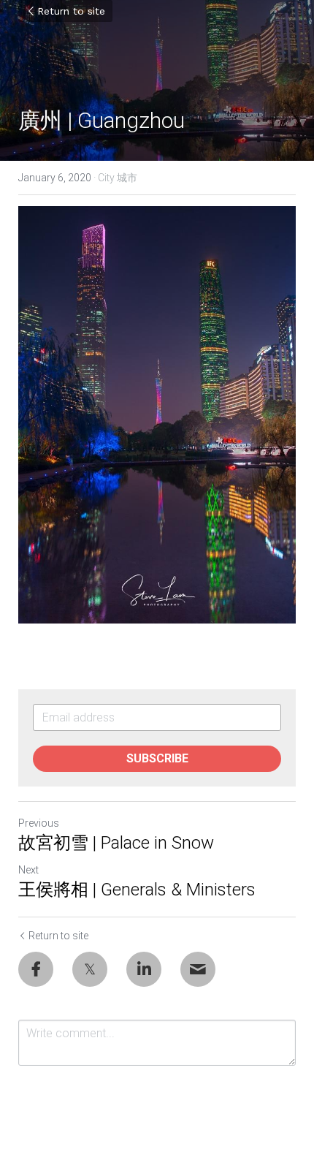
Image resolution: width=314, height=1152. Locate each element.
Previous (38, 823)
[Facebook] (35, 969)
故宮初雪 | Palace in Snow (116, 843)
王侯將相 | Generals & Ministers (137, 889)
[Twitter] (89, 969)
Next (28, 870)
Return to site (71, 11)
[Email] (197, 969)
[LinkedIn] (143, 969)
